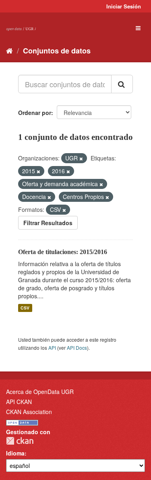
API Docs (77, 347)
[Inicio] (9, 50)
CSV (25, 308)
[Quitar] (81, 158)
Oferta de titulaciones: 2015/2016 (62, 251)
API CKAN (19, 402)
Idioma (15, 453)
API (52, 347)
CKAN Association (29, 412)
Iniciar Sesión (123, 6)
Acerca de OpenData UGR (40, 392)
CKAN (19, 441)
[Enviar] (122, 84)
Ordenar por (34, 113)
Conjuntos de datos (57, 50)
